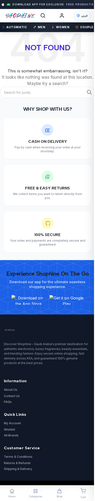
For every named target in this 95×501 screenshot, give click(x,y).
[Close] (80, 206)
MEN (42, 27)
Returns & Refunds (17, 463)
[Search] (42, 15)
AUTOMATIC (16, 27)
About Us (10, 389)
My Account (12, 423)
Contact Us (12, 396)
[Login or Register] (61, 15)
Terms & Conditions (18, 457)
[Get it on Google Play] (66, 300)
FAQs (8, 402)
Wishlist (9, 429)
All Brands (11, 435)
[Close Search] (82, 22)
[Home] (19, 15)
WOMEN (62, 27)
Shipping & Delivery (18, 469)
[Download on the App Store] (28, 300)
